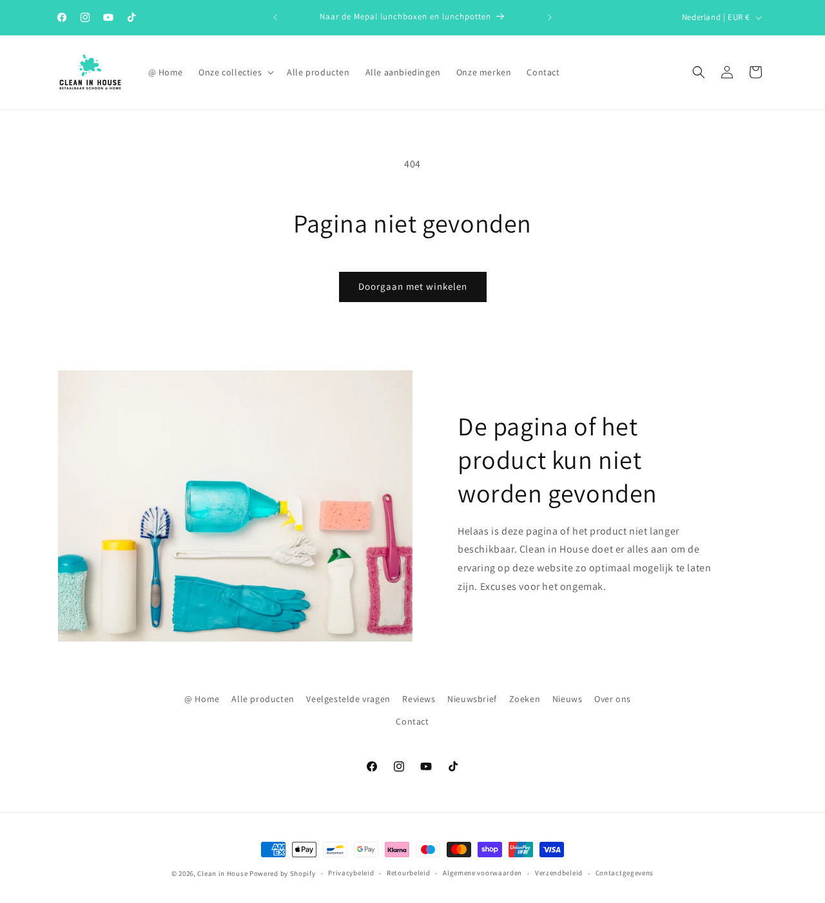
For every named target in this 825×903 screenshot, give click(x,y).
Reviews (418, 699)
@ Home (202, 699)
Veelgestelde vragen (348, 699)
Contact (412, 721)
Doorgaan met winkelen (412, 286)
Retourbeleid (408, 872)
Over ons (612, 699)
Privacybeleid (351, 872)
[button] (235, 72)
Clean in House (222, 873)
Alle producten (262, 699)
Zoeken (525, 699)
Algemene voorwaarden (482, 872)
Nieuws (567, 699)
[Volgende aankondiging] (550, 17)
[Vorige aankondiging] (275, 17)
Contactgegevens (625, 872)
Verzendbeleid (559, 872)
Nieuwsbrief (472, 699)
